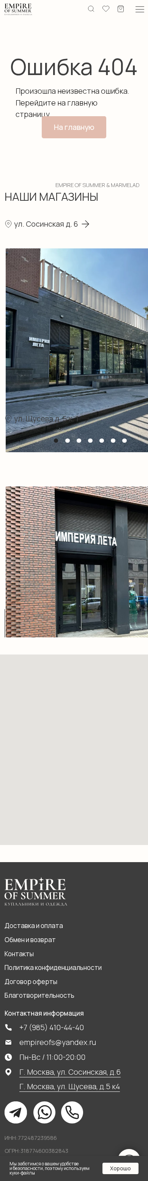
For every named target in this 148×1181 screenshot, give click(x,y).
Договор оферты (31, 981)
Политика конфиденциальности (53, 967)
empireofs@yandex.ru (57, 1042)
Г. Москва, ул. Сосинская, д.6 (70, 1072)
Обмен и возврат (30, 939)
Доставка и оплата (34, 925)
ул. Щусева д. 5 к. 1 (46, 418)
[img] (18, 9)
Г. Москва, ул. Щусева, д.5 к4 (69, 1086)
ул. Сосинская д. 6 (46, 224)
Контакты (19, 953)
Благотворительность (39, 995)
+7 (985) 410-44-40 (51, 1027)
